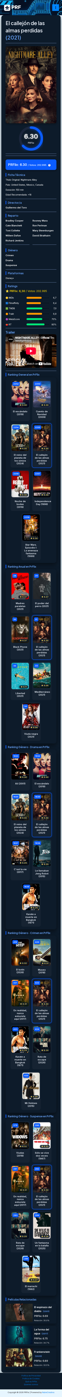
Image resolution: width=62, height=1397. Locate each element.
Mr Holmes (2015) (31, 1104)
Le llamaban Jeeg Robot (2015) (42, 873)
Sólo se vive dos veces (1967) (42, 1155)
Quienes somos (31, 1384)
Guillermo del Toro (16, 207)
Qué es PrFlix (31, 1382)
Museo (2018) (42, 971)
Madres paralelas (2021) (20, 606)
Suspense (11, 265)
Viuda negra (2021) (31, 735)
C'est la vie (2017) (20, 871)
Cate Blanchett (14, 225)
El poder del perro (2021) (42, 605)
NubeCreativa (48, 1392)
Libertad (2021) (20, 695)
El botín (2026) (20, 971)
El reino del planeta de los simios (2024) (20, 459)
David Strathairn (41, 235)
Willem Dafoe (13, 235)
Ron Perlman (40, 225)
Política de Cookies (31, 1379)
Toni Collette (13, 230)
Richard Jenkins (15, 240)
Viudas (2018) (20, 1154)
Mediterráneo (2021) (42, 693)
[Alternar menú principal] (55, 7)
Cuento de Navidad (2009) (42, 414)
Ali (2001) (20, 783)
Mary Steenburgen (43, 230)
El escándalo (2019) (20, 413)
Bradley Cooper (14, 220)
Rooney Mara (40, 220)
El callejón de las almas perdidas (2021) (42, 459)
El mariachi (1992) (31, 1288)
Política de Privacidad (31, 1376)
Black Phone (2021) (20, 648)
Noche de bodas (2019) (20, 504)
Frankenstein (42, 1351)
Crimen (10, 255)
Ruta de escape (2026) (42, 1059)
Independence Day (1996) (42, 503)
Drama (9, 260)
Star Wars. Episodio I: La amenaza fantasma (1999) (31, 550)
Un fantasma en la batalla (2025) (42, 1245)
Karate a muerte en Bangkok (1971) (31, 918)
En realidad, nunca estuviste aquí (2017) (20, 1014)
